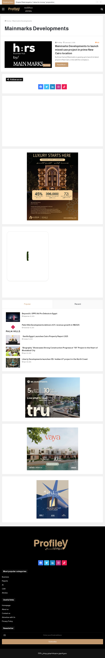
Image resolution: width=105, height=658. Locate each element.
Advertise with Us (8, 617)
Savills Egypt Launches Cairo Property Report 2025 (45, 336)
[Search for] (102, 10)
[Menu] (3, 10)
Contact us (6, 613)
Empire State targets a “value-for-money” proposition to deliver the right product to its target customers (53, 2)
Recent (78, 304)
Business (5, 577)
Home (8, 21)
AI (3, 585)
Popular (27, 304)
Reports (5, 581)
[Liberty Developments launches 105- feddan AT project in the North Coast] (13, 363)
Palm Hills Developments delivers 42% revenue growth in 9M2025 (50, 325)
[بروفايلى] (20, 9)
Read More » (61, 65)
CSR (4, 589)
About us (5, 609)
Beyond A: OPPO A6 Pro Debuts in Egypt (39, 314)
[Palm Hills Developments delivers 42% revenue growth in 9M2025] (13, 328)
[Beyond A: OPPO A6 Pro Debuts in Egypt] (13, 317)
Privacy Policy (7, 621)
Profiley (59, 42)
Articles (5, 593)
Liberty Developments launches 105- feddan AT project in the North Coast (55, 359)
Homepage (6, 605)
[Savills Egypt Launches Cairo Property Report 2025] (13, 340)
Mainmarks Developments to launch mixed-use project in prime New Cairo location (76, 50)
